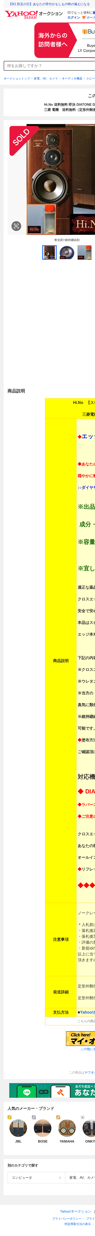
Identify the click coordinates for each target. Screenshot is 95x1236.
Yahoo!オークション (75, 1211)
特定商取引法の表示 (78, 1224)
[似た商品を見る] (16, 226)
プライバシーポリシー (66, 1218)
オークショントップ (17, 78)
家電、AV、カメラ (46, 78)
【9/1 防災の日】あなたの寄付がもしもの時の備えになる (49, 4)
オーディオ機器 (72, 78)
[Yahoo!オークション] (34, 12)
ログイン (73, 17)
